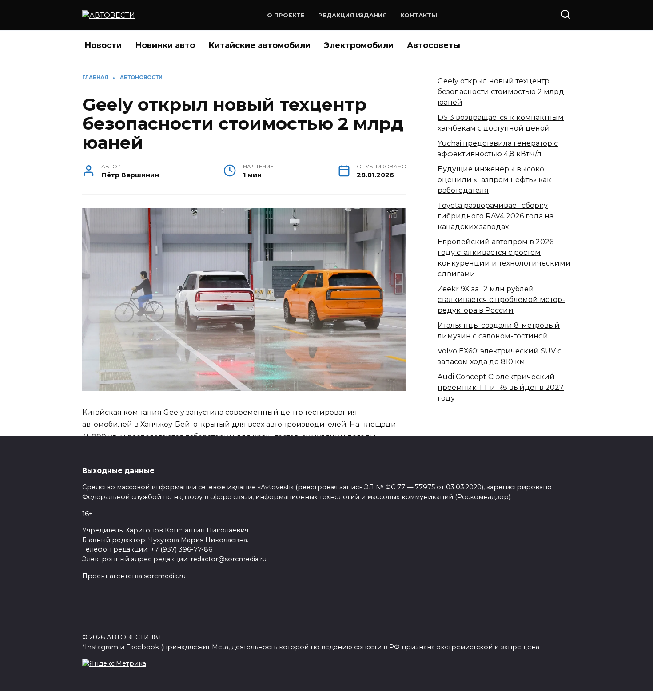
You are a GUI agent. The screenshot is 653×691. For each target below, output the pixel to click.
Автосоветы (433, 45)
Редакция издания (352, 15)
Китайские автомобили (259, 45)
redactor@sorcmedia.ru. (229, 559)
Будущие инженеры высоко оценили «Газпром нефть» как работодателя (494, 180)
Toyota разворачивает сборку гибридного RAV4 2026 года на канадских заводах (495, 216)
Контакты (418, 15)
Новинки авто (165, 45)
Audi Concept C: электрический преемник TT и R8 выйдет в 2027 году (501, 387)
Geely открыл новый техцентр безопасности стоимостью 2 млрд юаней (501, 92)
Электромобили (359, 45)
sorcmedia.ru (165, 576)
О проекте (286, 15)
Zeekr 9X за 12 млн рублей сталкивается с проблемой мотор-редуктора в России (501, 299)
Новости (103, 45)
